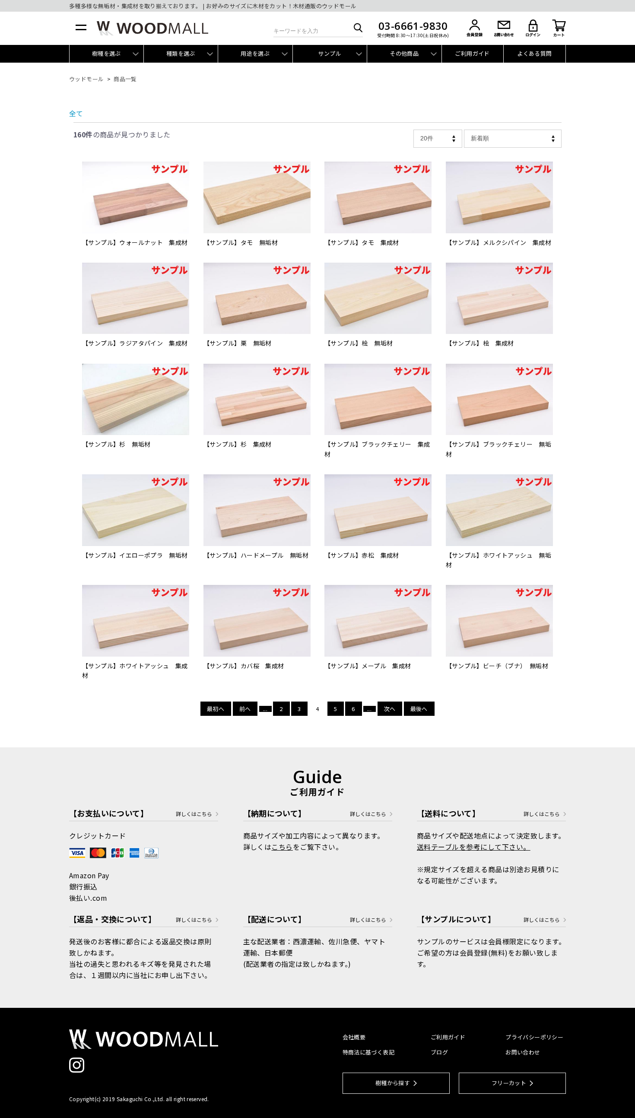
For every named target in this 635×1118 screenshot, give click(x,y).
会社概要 (354, 1037)
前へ (245, 709)
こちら (281, 847)
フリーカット (509, 1083)
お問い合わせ (522, 1052)
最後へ (419, 709)
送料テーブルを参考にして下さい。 (473, 847)
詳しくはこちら (194, 814)
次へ (390, 709)
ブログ (439, 1052)
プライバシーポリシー (534, 1037)
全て (76, 113)
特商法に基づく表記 (369, 1052)
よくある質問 (534, 53)
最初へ (215, 709)
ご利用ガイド (472, 53)
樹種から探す (392, 1083)
